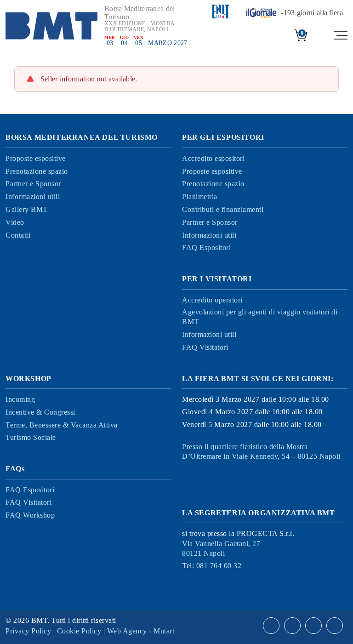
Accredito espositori (213, 158)
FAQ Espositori (206, 247)
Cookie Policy (79, 631)
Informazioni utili (33, 196)
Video (15, 222)
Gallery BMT (27, 209)
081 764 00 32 (219, 566)
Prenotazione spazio (37, 171)
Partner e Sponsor (33, 184)
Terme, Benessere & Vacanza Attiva (62, 425)
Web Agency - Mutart (141, 631)
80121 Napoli (221, 548)
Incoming (20, 399)
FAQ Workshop (30, 515)
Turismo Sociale (31, 437)
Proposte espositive (36, 158)
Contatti (18, 235)
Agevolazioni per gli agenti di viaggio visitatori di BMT (259, 316)
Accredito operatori (212, 300)
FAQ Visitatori (205, 347)
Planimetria (199, 196)
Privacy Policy (28, 631)
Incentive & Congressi (40, 412)
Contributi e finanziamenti (222, 209)
